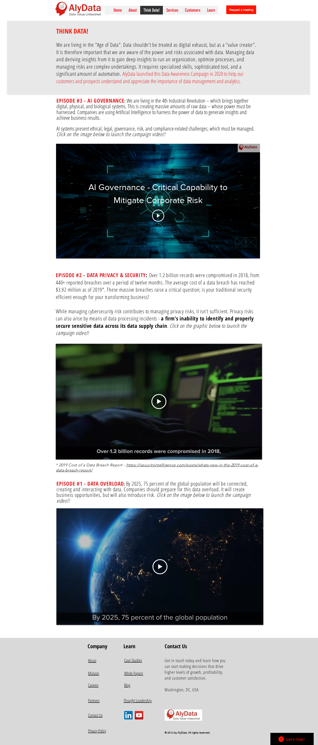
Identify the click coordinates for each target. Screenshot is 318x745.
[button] (172, 10)
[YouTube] (139, 715)
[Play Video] (158, 216)
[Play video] (158, 401)
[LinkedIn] (128, 715)
